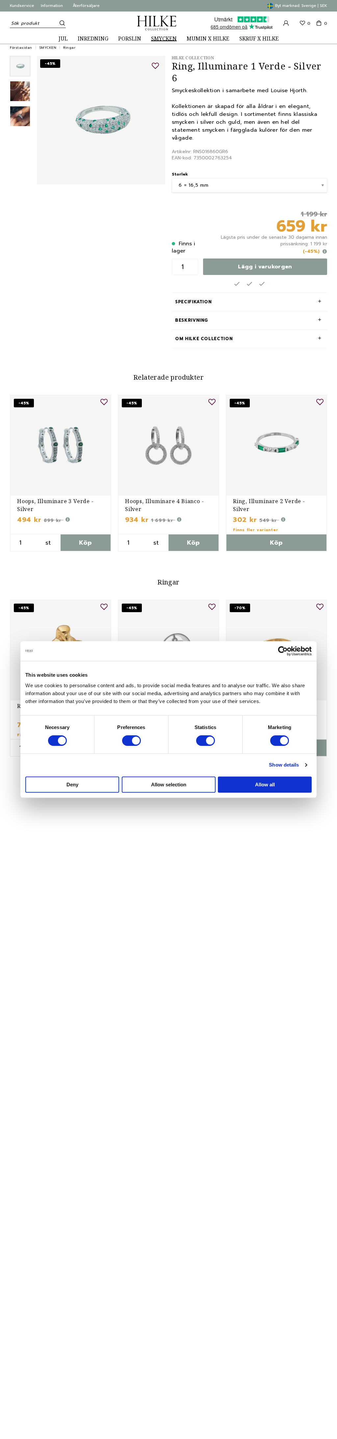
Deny (72, 784)
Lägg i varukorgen (265, 267)
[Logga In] (286, 23)
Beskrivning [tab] (191, 320)
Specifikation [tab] (193, 302)
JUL (63, 38)
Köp (85, 542)
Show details (284, 765)
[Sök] (61, 23)
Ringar (69, 47)
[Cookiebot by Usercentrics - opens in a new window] (283, 651)
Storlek (180, 174)
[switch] (131, 740)
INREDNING (93, 38)
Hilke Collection (193, 58)
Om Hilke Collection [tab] (204, 339)
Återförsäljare (86, 6)
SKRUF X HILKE (259, 38)
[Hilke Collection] (156, 23)
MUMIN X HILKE (208, 38)
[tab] (20, 66)
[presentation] (20, 66)
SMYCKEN (164, 38)
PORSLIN (129, 38)
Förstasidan (21, 47)
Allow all (265, 784)
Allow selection (168, 784)
